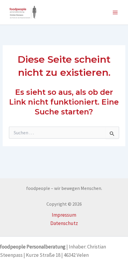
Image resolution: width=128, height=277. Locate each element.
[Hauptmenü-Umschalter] (115, 12)
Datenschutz (64, 223)
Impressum (64, 215)
